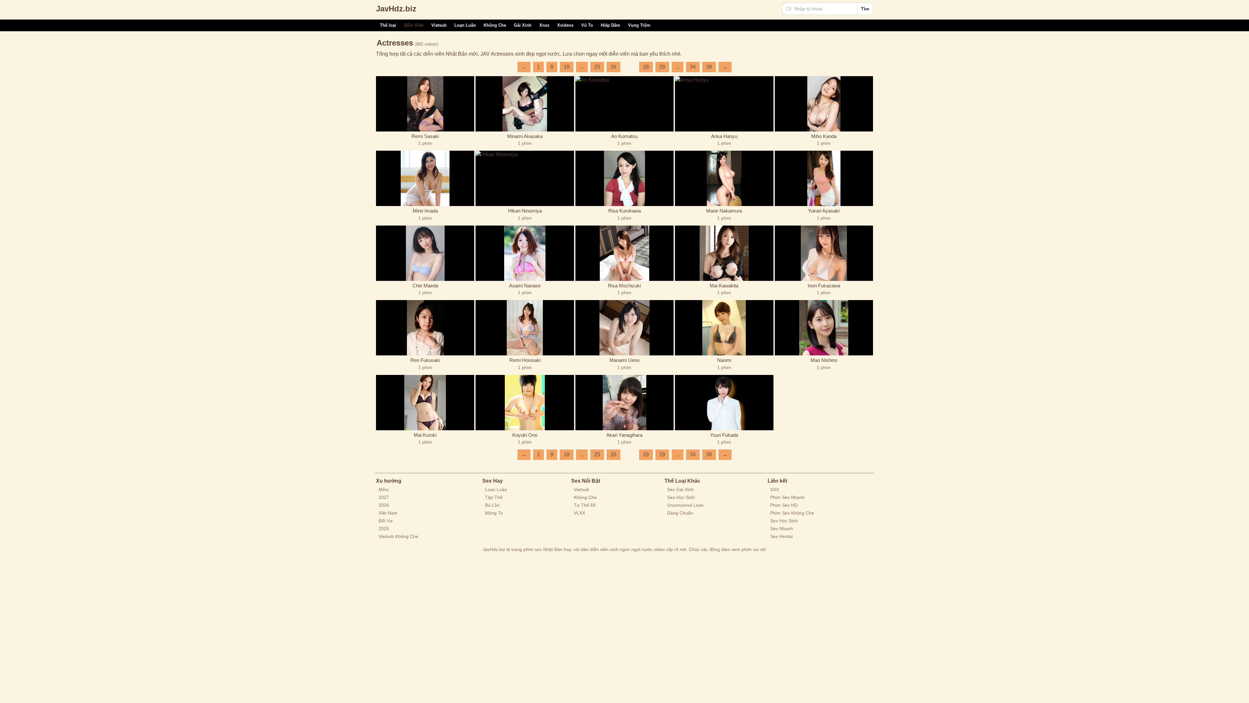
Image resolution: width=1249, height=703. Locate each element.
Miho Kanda (824, 136)
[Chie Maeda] (425, 253)
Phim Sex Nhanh (787, 497)
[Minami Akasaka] (525, 103)
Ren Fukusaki (425, 360)
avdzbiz (396, 8)
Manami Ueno (624, 360)
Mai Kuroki (425, 435)
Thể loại (388, 25)
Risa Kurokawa (624, 211)
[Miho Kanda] (824, 103)
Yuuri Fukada (724, 435)
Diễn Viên (413, 25)
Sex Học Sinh (681, 497)
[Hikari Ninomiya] (525, 178)
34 (693, 67)
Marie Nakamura (724, 211)
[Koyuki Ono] (525, 402)
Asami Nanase (525, 285)
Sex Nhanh (781, 528)
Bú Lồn (492, 505)
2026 (384, 505)
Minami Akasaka (525, 136)
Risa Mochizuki (624, 285)
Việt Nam (388, 513)
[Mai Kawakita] (724, 253)
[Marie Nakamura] (724, 178)
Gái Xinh (522, 25)
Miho (384, 489)
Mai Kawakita (724, 285)
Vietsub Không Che (398, 536)
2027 (384, 497)
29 (662, 67)
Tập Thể (494, 497)
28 (646, 67)
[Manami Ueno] (624, 327)
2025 (384, 528)
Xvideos (565, 25)
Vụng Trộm (639, 25)
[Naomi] (724, 327)
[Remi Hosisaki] (525, 327)
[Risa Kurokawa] (624, 178)
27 (630, 67)
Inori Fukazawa (824, 285)
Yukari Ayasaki (823, 211)
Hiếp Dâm (610, 25)
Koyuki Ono (524, 435)
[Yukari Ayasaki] (824, 178)
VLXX (579, 513)
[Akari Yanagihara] (624, 402)
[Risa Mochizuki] (624, 253)
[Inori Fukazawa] (824, 253)
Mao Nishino (824, 360)
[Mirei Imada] (425, 178)
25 (597, 67)
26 (613, 67)
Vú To (587, 25)
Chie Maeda (425, 285)
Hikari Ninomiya (525, 211)
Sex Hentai (781, 536)
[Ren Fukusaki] (425, 327)
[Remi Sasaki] (425, 103)
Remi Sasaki (425, 136)
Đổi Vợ (386, 520)
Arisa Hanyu (724, 136)
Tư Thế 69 (585, 505)
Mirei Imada (425, 211)
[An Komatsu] (624, 103)
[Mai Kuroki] (425, 402)
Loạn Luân (465, 25)
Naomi (724, 360)
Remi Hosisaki (525, 360)
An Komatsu (624, 136)
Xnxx (544, 25)
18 (567, 67)
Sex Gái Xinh (680, 489)
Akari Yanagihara (624, 435)
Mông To (494, 513)
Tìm (865, 8)
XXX (774, 489)
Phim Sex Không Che (792, 513)
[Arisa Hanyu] (724, 103)
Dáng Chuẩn (680, 513)
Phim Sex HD (784, 505)
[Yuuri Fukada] (724, 402)
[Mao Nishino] (824, 327)
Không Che (495, 25)
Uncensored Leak (685, 505)
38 (709, 67)
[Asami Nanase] (525, 253)
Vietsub (439, 25)
